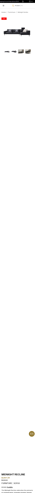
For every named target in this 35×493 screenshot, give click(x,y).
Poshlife (10, 487)
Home (3, 12)
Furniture (11, 12)
